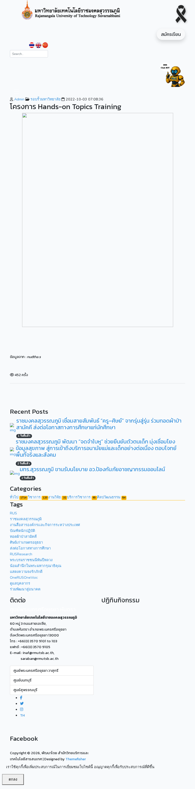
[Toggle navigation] (16, 91)
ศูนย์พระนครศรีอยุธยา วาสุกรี (35, 670)
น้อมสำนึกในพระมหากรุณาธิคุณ (35, 565)
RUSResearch (21, 554)
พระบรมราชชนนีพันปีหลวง (31, 559)
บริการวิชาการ (81, 497)
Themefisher (76, 759)
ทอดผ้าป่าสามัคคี (23, 536)
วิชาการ (37, 497)
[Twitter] (22, 703)
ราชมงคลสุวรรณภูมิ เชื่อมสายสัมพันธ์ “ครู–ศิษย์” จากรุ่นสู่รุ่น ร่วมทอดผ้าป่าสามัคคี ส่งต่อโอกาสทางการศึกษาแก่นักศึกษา (99, 423)
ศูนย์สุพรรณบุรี (25, 690)
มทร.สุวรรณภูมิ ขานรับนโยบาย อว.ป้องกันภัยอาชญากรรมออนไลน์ (92, 469)
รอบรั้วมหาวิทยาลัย (44, 99)
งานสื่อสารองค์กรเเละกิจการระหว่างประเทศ (45, 524)
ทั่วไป (18, 497)
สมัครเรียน (171, 34)
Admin (18, 99)
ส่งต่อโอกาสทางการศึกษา (30, 548)
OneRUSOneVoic (24, 577)
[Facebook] (21, 698)
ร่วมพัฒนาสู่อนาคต (25, 589)
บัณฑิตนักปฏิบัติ (22, 530)
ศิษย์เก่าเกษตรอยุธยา (26, 542)
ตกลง (13, 779)
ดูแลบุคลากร (20, 583)
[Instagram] (21, 709)
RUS (13, 513)
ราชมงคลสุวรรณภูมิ (26, 519)
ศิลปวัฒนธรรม (111, 497)
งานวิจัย (57, 497)
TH (22, 715)
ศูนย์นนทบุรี (22, 680)
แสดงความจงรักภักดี (26, 571)
